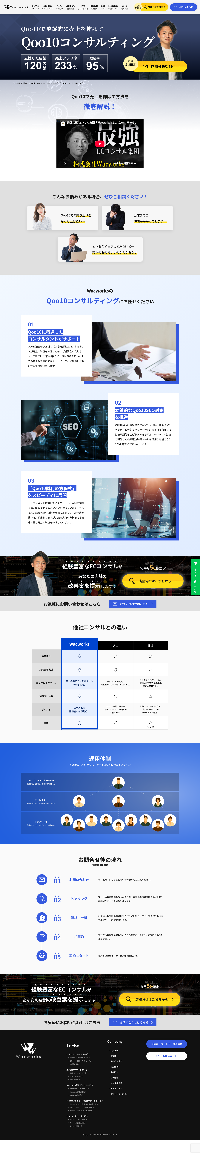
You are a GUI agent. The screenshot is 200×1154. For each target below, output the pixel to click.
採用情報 (115, 1078)
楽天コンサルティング (78, 1073)
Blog (102, 7)
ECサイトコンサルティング (80, 1057)
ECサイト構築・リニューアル (81, 1061)
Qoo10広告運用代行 (77, 1123)
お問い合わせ (186, 7)
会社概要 (115, 1050)
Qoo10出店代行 (76, 1126)
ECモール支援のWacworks (24, 83)
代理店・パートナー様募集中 (167, 1044)
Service (35, 7)
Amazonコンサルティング (80, 1088)
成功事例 (115, 1067)
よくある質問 (116, 1083)
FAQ (83, 7)
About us (48, 7)
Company (70, 7)
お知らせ (115, 1072)
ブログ (114, 1056)
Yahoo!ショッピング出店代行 (81, 1110)
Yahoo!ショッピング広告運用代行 (82, 1107)
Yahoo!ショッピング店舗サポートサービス (85, 1100)
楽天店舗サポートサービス (78, 1069)
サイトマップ (116, 1088)
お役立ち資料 (116, 1061)
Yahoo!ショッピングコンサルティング (84, 1104)
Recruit (94, 7)
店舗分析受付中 (155, 7)
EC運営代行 (74, 1064)
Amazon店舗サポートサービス (80, 1085)
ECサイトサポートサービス (78, 1054)
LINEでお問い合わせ (195, 580)
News (59, 7)
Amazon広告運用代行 (78, 1092)
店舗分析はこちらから (155, 580)
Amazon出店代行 (76, 1095)
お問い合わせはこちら (134, 604)
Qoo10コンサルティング (79, 1119)
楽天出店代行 (75, 1079)
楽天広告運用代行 (76, 1076)
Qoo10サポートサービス (49, 83)
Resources (113, 7)
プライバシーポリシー (120, 1094)
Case (124, 7)
